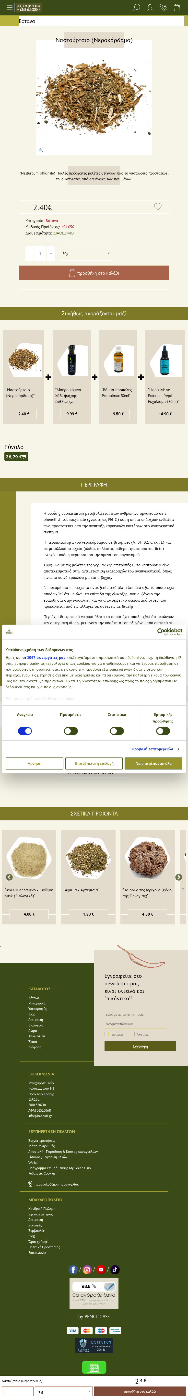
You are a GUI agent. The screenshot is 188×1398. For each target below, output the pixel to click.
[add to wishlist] (158, 207)
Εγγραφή (140, 1045)
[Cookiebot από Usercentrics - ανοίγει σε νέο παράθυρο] (161, 632)
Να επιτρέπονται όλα (154, 763)
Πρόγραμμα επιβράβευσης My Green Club (59, 1167)
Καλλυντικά (36, 1036)
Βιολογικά (35, 1025)
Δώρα (32, 1030)
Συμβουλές (36, 1230)
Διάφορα (35, 1047)
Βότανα (27, 20)
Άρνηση (34, 763)
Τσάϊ (31, 1014)
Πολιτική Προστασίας (44, 1247)
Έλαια (32, 1041)
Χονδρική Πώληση (41, 1208)
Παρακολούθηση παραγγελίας (56, 1184)
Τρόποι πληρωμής (41, 1145)
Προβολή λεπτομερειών (152, 749)
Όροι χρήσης (37, 1241)
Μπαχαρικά (37, 1003)
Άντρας (143, 1034)
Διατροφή (35, 1019)
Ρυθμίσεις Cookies (41, 1173)
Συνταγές (35, 1225)
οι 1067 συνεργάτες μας (44, 657)
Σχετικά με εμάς (40, 1214)
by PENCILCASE (94, 1316)
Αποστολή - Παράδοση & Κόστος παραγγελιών (63, 1151)
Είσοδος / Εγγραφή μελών (47, 1156)
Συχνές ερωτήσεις (41, 1140)
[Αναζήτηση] (136, 7)
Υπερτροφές (37, 1008)
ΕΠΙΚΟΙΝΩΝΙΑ (41, 1073)
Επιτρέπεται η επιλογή (94, 763)
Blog (31, 1236)
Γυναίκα (116, 1034)
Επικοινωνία (37, 1252)
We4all (33, 1162)
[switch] (71, 731)
